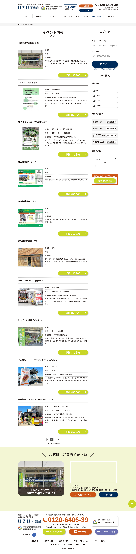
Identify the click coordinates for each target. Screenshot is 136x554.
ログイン (86, 10)
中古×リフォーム (82, 16)
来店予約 (82, 531)
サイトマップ (56, 544)
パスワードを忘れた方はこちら (104, 69)
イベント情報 (96, 16)
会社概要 (34, 541)
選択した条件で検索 (105, 181)
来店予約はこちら (84, 494)
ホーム (25, 16)
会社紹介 (111, 16)
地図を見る (109, 494)
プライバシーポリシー (76, 544)
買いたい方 (54, 16)
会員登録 (86, 6)
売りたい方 (68, 16)
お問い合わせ (55, 531)
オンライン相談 (108, 531)
